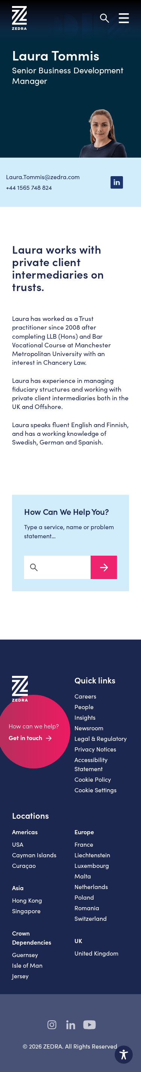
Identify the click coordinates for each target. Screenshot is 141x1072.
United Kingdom (96, 953)
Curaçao (24, 865)
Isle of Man (27, 965)
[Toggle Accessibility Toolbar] (123, 1054)
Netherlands (91, 887)
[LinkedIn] (116, 182)
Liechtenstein (92, 855)
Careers (85, 696)
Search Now (104, 567)
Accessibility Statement (91, 764)
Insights (85, 717)
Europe (84, 831)
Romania (86, 908)
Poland (84, 897)
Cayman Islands (34, 855)
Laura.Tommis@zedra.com (43, 177)
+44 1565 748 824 (29, 187)
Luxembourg (91, 865)
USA (17, 844)
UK (78, 940)
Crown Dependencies (31, 937)
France (83, 844)
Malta (82, 876)
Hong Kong (27, 900)
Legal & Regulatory (100, 738)
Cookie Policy (92, 779)
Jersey (20, 976)
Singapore (26, 911)
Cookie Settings (95, 790)
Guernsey (25, 955)
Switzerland (90, 918)
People (84, 707)
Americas (25, 831)
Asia (18, 887)
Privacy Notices (95, 749)
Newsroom (88, 728)
